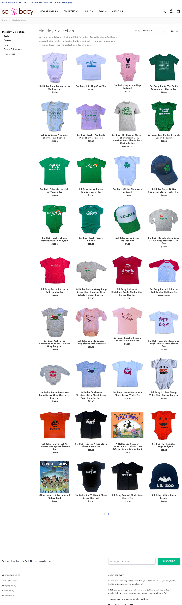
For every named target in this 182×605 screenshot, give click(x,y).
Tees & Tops (9, 54)
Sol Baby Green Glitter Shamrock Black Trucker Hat (163, 190)
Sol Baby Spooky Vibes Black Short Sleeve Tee (91, 445)
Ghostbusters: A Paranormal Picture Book (54, 496)
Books (6, 36)
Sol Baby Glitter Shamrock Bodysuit (127, 190)
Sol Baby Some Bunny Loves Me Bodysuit (54, 87)
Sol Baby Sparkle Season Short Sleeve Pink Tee (127, 339)
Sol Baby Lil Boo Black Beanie (164, 496)
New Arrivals (48, 11)
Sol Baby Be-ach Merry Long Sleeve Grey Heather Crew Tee (163, 241)
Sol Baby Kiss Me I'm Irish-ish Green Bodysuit (164, 136)
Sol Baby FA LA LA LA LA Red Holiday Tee (55, 290)
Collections (71, 11)
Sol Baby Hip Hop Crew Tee (91, 86)
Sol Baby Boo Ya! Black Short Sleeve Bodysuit (91, 496)
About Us (117, 11)
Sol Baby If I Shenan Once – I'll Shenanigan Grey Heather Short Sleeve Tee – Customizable (127, 139)
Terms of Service (9, 581)
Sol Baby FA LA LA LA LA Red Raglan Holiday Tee (164, 290)
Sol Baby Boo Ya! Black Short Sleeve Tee (127, 496)
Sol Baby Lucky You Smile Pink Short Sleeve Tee (91, 136)
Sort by (137, 31)
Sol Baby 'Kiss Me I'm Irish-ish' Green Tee (54, 190)
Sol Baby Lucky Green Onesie (91, 239)
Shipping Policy (9, 586)
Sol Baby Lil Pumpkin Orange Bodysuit (163, 445)
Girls (88, 11)
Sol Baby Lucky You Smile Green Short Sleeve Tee (164, 87)
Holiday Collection (13, 32)
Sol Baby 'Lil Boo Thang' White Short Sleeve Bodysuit (163, 393)
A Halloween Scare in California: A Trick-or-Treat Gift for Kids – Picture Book (127, 447)
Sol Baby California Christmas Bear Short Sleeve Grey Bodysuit (54, 344)
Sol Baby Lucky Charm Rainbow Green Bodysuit (54, 239)
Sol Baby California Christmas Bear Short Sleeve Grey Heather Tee (91, 395)
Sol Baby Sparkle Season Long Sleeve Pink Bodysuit (91, 342)
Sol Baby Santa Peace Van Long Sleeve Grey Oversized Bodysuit (54, 395)
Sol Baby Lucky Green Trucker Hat (127, 239)
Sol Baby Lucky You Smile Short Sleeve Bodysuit (55, 136)
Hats (6, 45)
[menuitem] (171, 11)
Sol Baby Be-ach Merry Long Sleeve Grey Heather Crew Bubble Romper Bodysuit (91, 292)
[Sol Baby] (17, 11)
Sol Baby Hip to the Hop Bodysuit (127, 86)
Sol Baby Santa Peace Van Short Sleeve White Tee (127, 393)
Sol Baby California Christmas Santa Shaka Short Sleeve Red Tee (127, 292)
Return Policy (8, 591)
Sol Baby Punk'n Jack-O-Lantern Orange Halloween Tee (55, 447)
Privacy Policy (8, 596)
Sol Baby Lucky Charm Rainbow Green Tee (91, 190)
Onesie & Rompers (13, 49)
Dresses (7, 40)
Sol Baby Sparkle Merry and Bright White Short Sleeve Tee (163, 344)
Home (4, 20)
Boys (101, 11)
